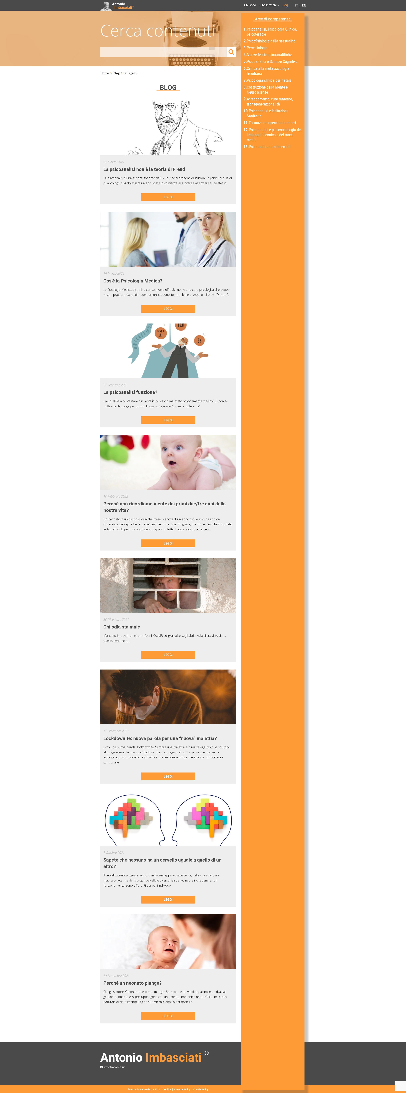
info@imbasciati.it (114, 1067)
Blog (285, 5)
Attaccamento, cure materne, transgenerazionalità (268, 101)
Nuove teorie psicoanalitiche (268, 54)
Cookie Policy (200, 1089)
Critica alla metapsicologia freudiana (266, 71)
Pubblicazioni (268, 5)
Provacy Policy (182, 1089)
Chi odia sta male (121, 627)
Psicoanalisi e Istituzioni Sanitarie (266, 113)
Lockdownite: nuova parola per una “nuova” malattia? (160, 738)
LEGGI (168, 197)
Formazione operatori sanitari (270, 123)
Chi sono (250, 5)
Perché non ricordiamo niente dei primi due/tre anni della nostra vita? (164, 507)
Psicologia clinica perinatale (267, 80)
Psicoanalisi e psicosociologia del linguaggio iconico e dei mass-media (273, 135)
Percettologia (256, 48)
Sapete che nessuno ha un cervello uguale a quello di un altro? (162, 863)
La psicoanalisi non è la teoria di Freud (144, 169)
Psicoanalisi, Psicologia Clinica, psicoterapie (270, 32)
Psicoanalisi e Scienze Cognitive (271, 61)
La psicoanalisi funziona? (130, 392)
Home (105, 73)
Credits (167, 1089)
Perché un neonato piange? (132, 983)
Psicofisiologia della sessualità (269, 41)
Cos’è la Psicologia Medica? (132, 281)
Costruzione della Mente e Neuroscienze (266, 90)
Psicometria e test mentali (267, 146)
